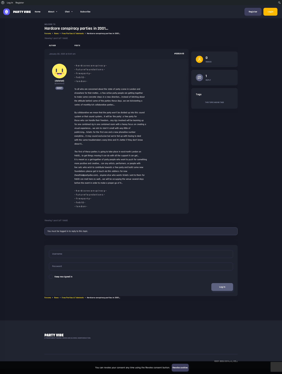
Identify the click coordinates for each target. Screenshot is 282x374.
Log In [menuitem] (10, 2)
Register (253, 11)
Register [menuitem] (20, 2)
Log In (222, 287)
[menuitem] (3, 2)
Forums (47, 33)
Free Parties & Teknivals (73, 33)
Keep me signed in (63, 276)
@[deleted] (59, 83)
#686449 (179, 53)
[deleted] (59, 80)
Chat (67, 11)
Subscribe (85, 11)
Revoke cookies (180, 367)
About (51, 11)
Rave (56, 33)
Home (37, 11)
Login (270, 11)
